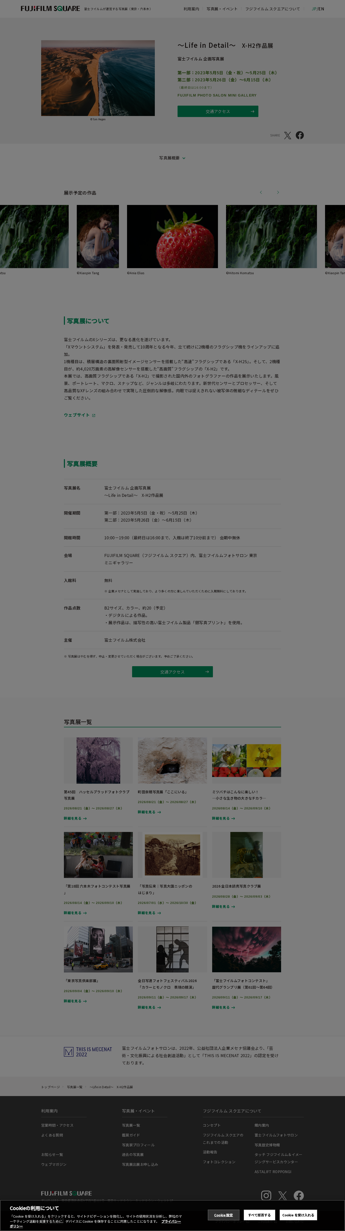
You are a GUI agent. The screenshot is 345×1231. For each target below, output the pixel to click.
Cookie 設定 (223, 1215)
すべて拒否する (259, 1215)
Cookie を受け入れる (298, 1215)
